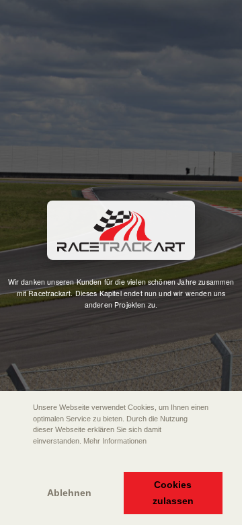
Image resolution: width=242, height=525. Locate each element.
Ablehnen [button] (69, 492)
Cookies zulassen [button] (173, 492)
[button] (20, 459)
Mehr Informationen (115, 441)
